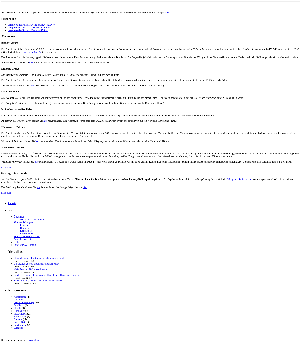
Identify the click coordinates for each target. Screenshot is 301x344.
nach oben (6, 167)
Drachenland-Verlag (32, 52)
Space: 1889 (20, 322)
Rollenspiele (26, 230)
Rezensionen (20, 316)
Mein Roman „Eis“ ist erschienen (30, 269)
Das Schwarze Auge (24, 302)
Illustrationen (26, 233)
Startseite (12, 203)
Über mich (19, 216)
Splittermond (20, 325)
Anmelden (34, 340)
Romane (24, 225)
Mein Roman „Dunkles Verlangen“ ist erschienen (38, 280)
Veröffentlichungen (23, 222)
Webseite (18, 327)
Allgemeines (20, 296)
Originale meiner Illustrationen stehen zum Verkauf (39, 258)
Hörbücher (25, 228)
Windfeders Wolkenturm (239, 179)
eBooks (17, 308)
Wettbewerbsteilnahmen (32, 219)
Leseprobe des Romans (31, 24)
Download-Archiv (23, 239)
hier (166, 12)
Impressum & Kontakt (25, 245)
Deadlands (19, 305)
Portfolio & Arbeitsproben (27, 236)
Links (16, 242)
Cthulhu (18, 299)
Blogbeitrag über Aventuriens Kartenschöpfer (36, 263)
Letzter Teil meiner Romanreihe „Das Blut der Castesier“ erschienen (47, 275)
